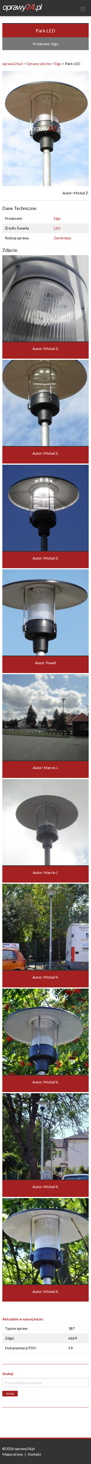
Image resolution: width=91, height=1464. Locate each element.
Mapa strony (12, 1454)
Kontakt (34, 1454)
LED (57, 228)
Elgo (57, 218)
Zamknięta (62, 238)
